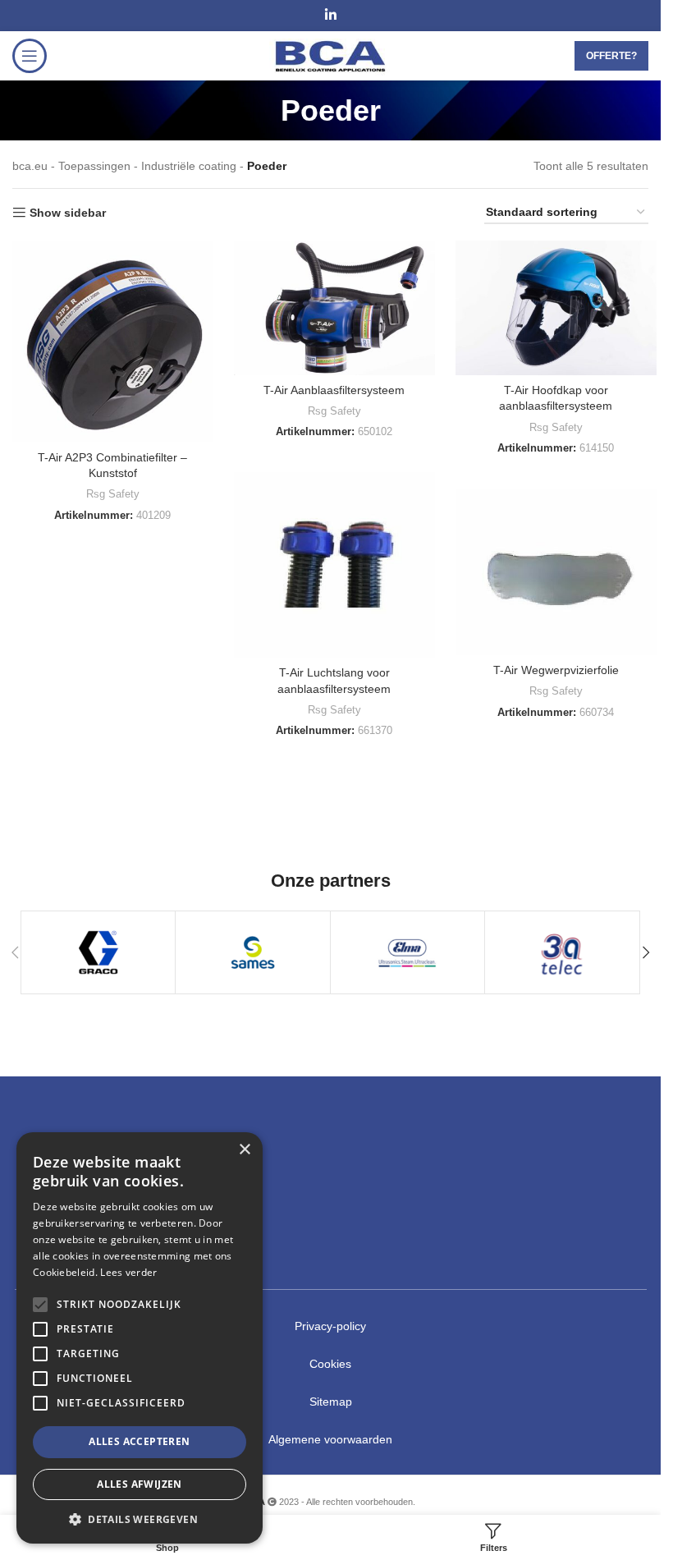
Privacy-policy (330, 1326)
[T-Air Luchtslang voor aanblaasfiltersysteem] (334, 565)
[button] (646, 952)
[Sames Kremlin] (252, 952)
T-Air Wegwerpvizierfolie (556, 670)
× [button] (244, 1150)
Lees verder (128, 1272)
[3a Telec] (562, 952)
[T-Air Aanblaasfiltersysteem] (334, 307)
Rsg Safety (113, 494)
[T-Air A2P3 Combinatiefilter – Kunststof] (112, 341)
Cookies (330, 1363)
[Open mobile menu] (29, 55)
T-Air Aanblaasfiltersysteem (334, 390)
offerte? (611, 56)
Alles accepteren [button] (139, 1441)
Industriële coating (188, 165)
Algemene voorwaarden (330, 1439)
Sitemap (330, 1401)
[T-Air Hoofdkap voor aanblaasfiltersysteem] (556, 307)
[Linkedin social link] (330, 15)
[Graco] (98, 952)
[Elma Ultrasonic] (407, 952)
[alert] (139, 1338)
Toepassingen (94, 165)
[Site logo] (330, 55)
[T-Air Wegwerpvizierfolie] (556, 572)
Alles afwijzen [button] (139, 1484)
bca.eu (30, 165)
